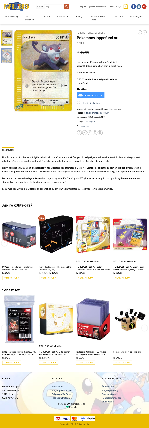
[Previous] (19, 71)
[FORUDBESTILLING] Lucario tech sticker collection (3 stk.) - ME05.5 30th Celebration (128, 268)
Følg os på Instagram (62, 397)
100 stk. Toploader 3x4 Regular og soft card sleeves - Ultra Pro (17, 268)
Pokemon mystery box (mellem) (127, 351)
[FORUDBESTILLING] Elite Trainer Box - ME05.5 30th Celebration (54, 353)
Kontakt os (57, 386)
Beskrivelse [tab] (8, 150)
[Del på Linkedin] (100, 132)
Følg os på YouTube (61, 394)
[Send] (66, 6)
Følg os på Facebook (62, 390)
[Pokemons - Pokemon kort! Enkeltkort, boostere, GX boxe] (16, 6)
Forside (81, 33)
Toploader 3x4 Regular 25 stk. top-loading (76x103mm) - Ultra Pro (91, 353)
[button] (93, 6)
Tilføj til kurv (12, 278)
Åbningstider (108, 386)
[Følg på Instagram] (138, 6)
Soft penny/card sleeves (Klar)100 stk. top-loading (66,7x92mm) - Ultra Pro (19, 353)
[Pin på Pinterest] (95, 132)
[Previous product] (145, 32)
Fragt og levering (110, 390)
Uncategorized (96, 33)
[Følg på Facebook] (133, 6)
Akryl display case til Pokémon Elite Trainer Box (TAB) (55, 268)
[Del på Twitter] (84, 132)
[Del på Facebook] (79, 132)
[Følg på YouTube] (144, 6)
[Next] (67, 71)
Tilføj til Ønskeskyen (93, 95)
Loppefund (84, 126)
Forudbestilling (11, 16)
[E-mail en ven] (89, 132)
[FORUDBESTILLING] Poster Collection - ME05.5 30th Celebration (93, 268)
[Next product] (140, 32)
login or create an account (96, 112)
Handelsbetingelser (111, 397)
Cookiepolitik (108, 401)
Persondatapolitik (111, 394)
